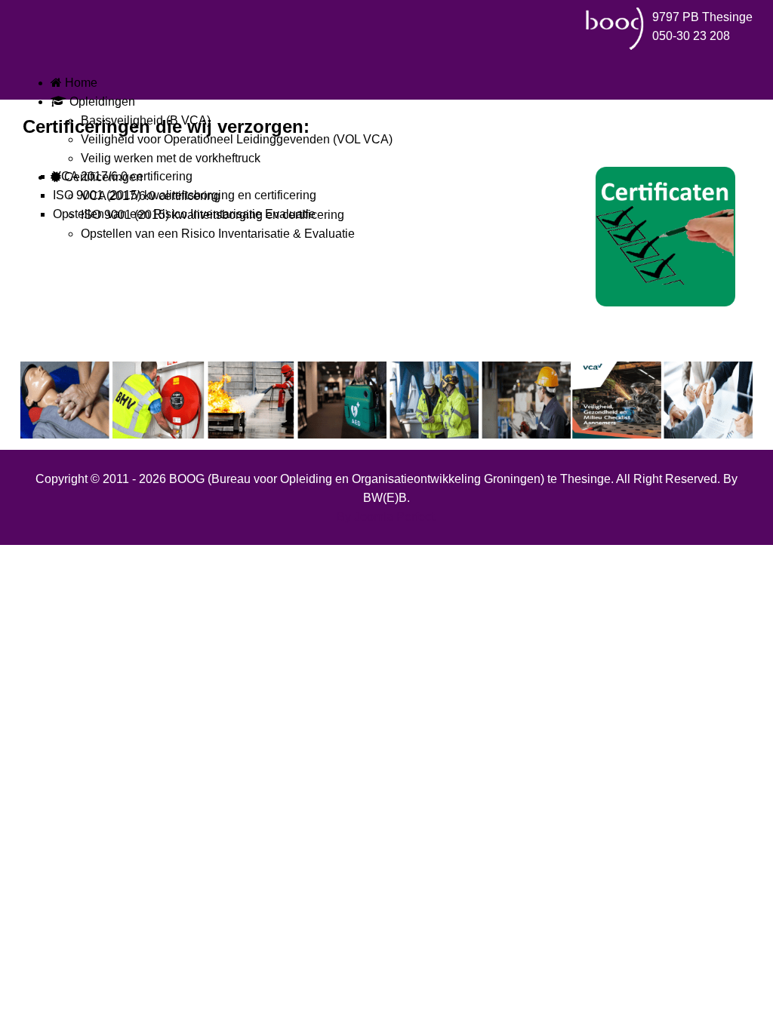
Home (79, 82)
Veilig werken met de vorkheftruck (170, 158)
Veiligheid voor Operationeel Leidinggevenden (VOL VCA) (237, 139)
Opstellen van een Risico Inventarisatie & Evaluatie (218, 233)
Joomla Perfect (394, 516)
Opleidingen (100, 101)
